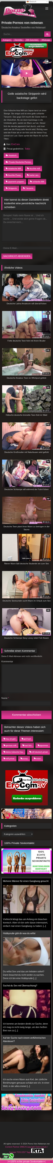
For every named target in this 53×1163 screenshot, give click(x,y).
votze (38, 758)
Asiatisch (13, 155)
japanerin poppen (16, 181)
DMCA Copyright (27, 1147)
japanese (44, 745)
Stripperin (12, 188)
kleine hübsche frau (14, 752)
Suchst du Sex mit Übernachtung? (20, 985)
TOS (19, 1152)
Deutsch (32, 2)
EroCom (15, 144)
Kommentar (7, 661)
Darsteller (18, 40)
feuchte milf (35, 168)
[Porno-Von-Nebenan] (21, 11)
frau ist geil (10, 739)
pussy (25, 758)
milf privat (10, 758)
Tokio (27, 149)
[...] (44, 926)
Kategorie (7, 40)
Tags (28, 1152)
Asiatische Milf (14, 168)
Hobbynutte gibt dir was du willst (19, 933)
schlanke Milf (38, 181)
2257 (23, 1152)
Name (5, 698)
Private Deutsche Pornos (20, 162)
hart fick (28, 745)
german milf (11, 745)
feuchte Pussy (14, 175)
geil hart (27, 739)
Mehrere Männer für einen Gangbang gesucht (25, 881)
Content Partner (12, 1147)
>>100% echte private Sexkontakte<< (26, 1161)
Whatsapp (46, 40)
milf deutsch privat (39, 752)
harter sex (33, 175)
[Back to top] (44, 1154)
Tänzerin (29, 188)
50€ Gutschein (32, 40)
